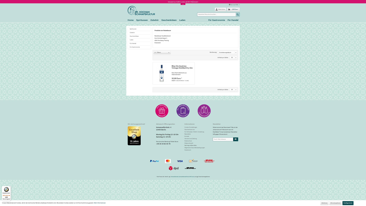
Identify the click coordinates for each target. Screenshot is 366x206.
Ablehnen (324, 203)
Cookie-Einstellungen (190, 127)
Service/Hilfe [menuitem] (234, 5)
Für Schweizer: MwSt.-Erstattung (194, 132)
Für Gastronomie (135, 47)
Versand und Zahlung (190, 138)
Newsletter (187, 134)
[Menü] (9, 187)
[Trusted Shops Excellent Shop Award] (140, 135)
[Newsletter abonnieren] (235, 139)
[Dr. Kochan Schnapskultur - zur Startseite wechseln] (140, 10)
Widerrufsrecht (188, 143)
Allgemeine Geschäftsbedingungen (194, 147)
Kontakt (186, 136)
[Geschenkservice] (161, 110)
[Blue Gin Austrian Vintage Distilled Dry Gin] (162, 73)
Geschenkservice (189, 129)
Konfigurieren (348, 203)
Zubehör (132, 32)
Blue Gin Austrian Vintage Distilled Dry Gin (182, 67)
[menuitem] (218, 14)
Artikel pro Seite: (223, 57)
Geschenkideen (134, 36)
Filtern (158, 52)
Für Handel (133, 43)
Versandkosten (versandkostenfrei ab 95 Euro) (182, 176)
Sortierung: (213, 52)
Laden (131, 40)
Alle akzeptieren (335, 203)
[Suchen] (238, 14)
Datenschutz (188, 141)
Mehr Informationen (100, 203)
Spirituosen (133, 29)
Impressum (187, 150)
